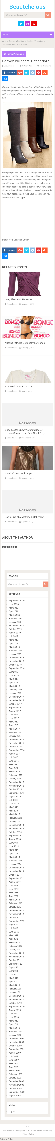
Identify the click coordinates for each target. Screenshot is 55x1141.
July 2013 (13, 885)
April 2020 (13, 611)
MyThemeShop (45, 1131)
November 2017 (16, 700)
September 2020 (17, 600)
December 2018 (16, 657)
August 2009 (15, 1053)
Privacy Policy (28, 1134)
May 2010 (13, 1021)
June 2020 (14, 604)
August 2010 (15, 1010)
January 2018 (15, 693)
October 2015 (15, 789)
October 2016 (15, 746)
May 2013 (13, 892)
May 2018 (13, 679)
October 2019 (15, 629)
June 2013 (14, 889)
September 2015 (17, 793)
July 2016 (13, 757)
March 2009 (14, 1070)
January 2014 (15, 864)
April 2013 (13, 896)
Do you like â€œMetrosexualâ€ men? (24, 517)
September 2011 (17, 964)
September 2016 (17, 750)
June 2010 (14, 1017)
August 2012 (15, 924)
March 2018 (14, 686)
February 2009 (15, 1074)
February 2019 (15, 650)
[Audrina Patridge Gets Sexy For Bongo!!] (27, 327)
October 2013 (15, 875)
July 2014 (13, 843)
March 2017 (14, 729)
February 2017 (15, 732)
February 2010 (15, 1031)
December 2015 (16, 782)
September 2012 (17, 921)
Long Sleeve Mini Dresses (18, 299)
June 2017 (14, 718)
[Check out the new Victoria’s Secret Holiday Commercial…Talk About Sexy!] (27, 414)
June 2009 (14, 1060)
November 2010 (16, 999)
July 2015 (13, 800)
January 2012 (15, 949)
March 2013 (14, 900)
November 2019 (16, 625)
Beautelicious (27, 6)
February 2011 (15, 989)
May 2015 (13, 807)
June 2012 (14, 932)
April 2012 (13, 939)
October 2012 (15, 917)
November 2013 (16, 871)
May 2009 (13, 1063)
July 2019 (13, 636)
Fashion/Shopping (35, 41)
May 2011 (13, 978)
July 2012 (13, 928)
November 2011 (16, 956)
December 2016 (16, 739)
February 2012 (15, 946)
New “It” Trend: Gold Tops (18, 473)
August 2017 (15, 711)
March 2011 (14, 985)
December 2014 (16, 825)
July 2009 (13, 1056)
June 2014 (14, 846)
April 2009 (13, 1067)
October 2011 (15, 960)
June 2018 (14, 675)
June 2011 (14, 974)
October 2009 (15, 1045)
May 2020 (13, 608)
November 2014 (16, 828)
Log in (12, 1111)
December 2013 (16, 867)
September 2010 (17, 1006)
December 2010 (16, 996)
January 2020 (15, 622)
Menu (5, 34)
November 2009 (16, 1042)
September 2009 (17, 1049)
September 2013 (17, 878)
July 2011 (13, 971)
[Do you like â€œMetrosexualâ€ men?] (27, 501)
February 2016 (15, 775)
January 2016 (15, 778)
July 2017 (13, 714)
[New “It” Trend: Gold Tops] (27, 458)
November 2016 (16, 743)
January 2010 (15, 1035)
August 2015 (15, 796)
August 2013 (15, 882)
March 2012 (14, 942)
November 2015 (16, 786)
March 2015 (14, 814)
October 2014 (15, 832)
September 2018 (17, 668)
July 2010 (13, 1013)
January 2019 (15, 654)
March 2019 (14, 647)
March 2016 (14, 771)
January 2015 (15, 821)
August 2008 (15, 1095)
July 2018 (13, 672)
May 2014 (13, 850)
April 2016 (13, 768)
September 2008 (17, 1092)
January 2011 (15, 992)
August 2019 (15, 632)
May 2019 (13, 640)
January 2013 (15, 907)
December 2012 (16, 910)
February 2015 (15, 818)
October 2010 (15, 1003)
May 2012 (13, 935)
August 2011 (15, 967)
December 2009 (16, 1038)
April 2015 (13, 810)
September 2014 (17, 835)
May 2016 (13, 764)
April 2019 (13, 643)
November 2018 (16, 661)
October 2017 (15, 704)
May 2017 (13, 721)
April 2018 (13, 682)
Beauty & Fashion (16, 41)
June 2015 (14, 803)
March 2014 (14, 857)
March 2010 (14, 1028)
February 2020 (15, 618)
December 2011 (16, 953)
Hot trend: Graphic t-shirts (18, 386)
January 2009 (15, 1078)
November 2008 (16, 1085)
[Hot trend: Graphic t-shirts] (27, 371)
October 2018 (15, 665)
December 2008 (16, 1081)
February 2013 (15, 903)
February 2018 (15, 689)
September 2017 (17, 707)
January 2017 (15, 736)
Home (3, 41)
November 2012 (16, 914)
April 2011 (13, 981)
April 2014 (13, 853)
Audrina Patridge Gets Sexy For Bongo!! (25, 343)
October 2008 (15, 1088)
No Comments (45, 66)
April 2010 (13, 1024)
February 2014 (15, 860)
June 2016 (14, 761)
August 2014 (15, 839)
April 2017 (13, 725)
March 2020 (14, 615)
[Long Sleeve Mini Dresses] (27, 284)
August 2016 (15, 754)
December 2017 (16, 697)
